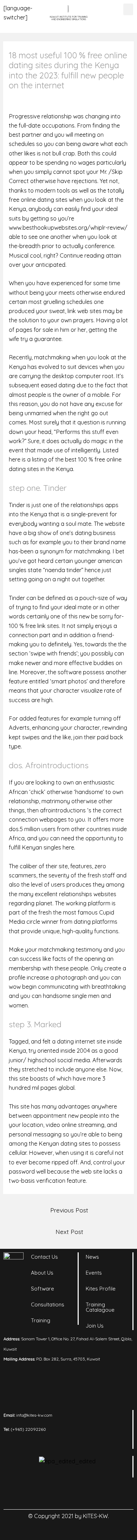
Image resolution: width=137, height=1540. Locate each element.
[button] (128, 9)
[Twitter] (78, 1493)
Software (42, 1288)
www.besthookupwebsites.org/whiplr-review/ (68, 227)
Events (94, 1272)
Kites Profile (101, 1288)
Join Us (95, 1325)
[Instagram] (59, 1493)
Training (40, 1320)
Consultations (47, 1304)
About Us (42, 1272)
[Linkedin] (39, 1493)
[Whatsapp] (97, 1493)
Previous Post (69, 1210)
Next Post (69, 1231)
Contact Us (44, 1256)
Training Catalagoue (100, 1307)
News (92, 1256)
